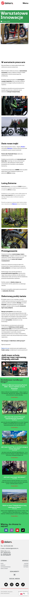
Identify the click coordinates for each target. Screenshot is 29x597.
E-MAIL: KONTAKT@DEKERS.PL (9, 548)
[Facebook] (6, 530)
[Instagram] (11, 530)
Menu (25, 3)
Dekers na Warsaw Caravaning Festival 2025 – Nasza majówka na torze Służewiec (14, 386)
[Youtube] (17, 530)
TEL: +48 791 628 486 (7, 546)
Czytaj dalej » (14, 397)
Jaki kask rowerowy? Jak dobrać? (14, 477)
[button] (14, 575)
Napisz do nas (5, 348)
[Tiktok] (23, 530)
